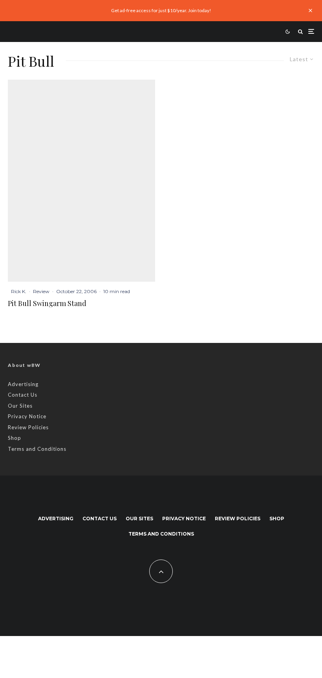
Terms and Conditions (37, 449)
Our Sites (20, 406)
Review (41, 291)
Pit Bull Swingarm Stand (47, 303)
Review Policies (28, 427)
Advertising (23, 384)
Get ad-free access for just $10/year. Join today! (161, 10)
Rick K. (18, 291)
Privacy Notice (27, 416)
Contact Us (22, 395)
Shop (14, 438)
